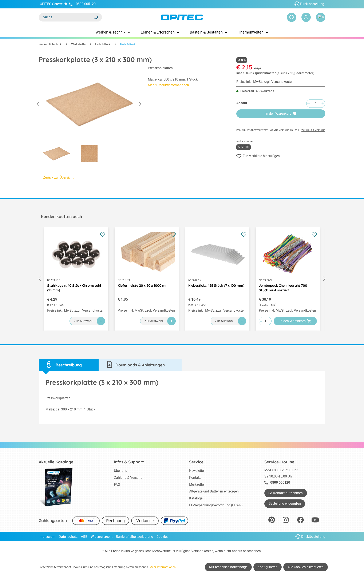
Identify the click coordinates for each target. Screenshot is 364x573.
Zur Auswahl (83, 321)
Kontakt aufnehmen (288, 493)
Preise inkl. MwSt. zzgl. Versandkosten (264, 82)
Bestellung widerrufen (285, 504)
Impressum (47, 537)
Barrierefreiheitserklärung (134, 537)
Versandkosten (202, 551)
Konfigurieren (267, 567)
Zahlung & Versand (313, 130)
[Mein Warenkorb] (320, 17)
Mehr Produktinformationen (168, 85)
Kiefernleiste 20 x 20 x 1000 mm (143, 285)
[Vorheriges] (38, 104)
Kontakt (195, 478)
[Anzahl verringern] (308, 103)
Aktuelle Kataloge (56, 461)
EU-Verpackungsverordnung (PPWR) (216, 505)
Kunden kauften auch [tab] (61, 216)
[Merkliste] (291, 17)
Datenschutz (68, 537)
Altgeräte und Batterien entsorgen (214, 491)
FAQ (117, 485)
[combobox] (66, 17)
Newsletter (197, 471)
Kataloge (195, 498)
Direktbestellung (312, 4)
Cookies (162, 537)
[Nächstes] (140, 104)
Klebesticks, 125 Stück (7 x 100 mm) (216, 285)
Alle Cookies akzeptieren (306, 567)
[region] (89, 115)
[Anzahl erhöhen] (323, 103)
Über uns (120, 471)
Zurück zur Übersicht (58, 177)
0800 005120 (85, 4)
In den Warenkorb (278, 114)
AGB (84, 537)
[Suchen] (95, 17)
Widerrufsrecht (101, 537)
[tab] (69, 365)
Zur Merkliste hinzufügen (261, 156)
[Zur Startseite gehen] (182, 17)
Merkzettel (197, 485)
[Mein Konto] (306, 17)
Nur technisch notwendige (228, 567)
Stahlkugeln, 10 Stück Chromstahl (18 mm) (74, 287)
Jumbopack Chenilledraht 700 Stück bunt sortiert (283, 287)
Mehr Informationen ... (164, 567)
